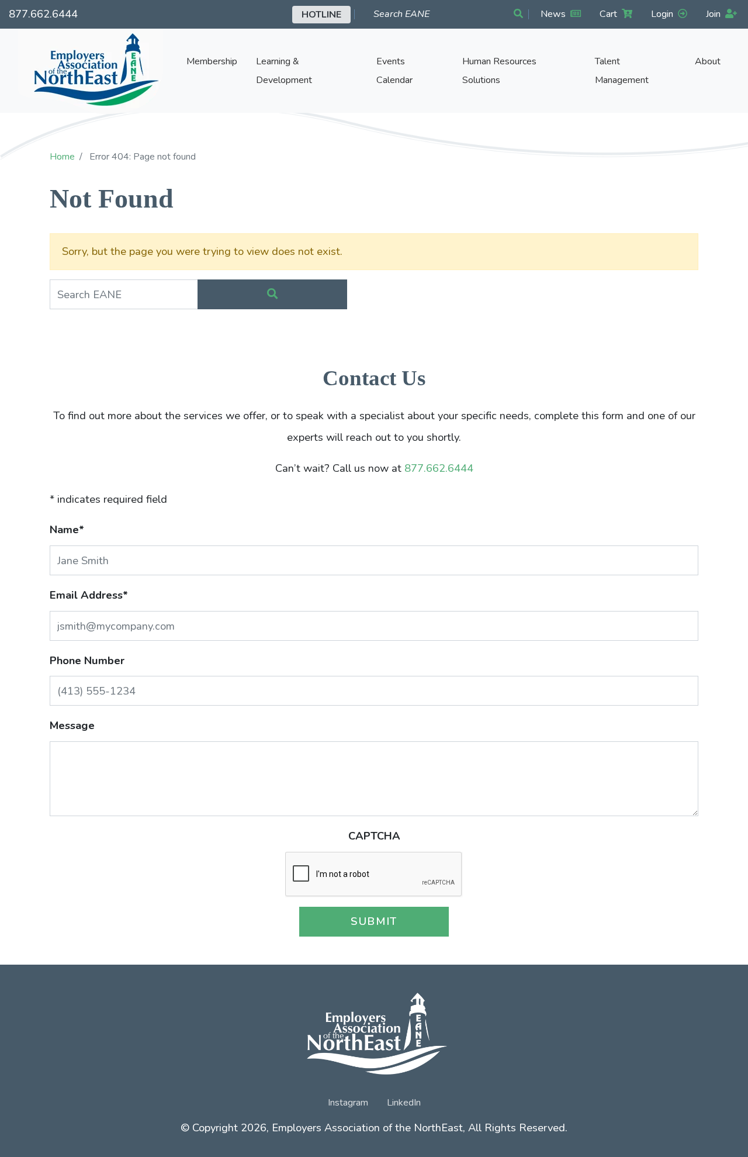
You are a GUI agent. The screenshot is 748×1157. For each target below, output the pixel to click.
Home (62, 156)
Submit (374, 921)
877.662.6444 (43, 13)
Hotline (321, 14)
